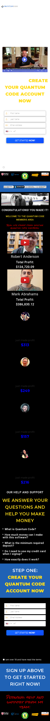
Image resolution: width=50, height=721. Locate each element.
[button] (25, 529)
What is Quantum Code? (20, 529)
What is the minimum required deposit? (23, 544)
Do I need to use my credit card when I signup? (24, 552)
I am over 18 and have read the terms (23, 167)
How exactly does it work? (22, 559)
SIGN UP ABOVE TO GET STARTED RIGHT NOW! (25, 677)
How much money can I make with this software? (23, 536)
